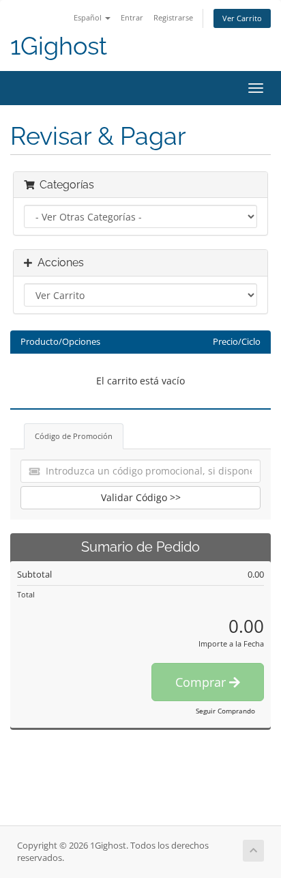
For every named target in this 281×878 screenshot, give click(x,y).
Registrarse (173, 17)
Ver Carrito (242, 18)
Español (89, 17)
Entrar (132, 17)
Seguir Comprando (225, 711)
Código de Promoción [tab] (74, 436)
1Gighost (58, 46)
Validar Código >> (141, 497)
